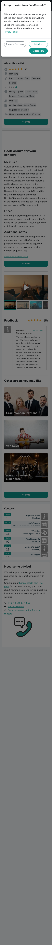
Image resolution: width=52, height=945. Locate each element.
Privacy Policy (11, 32)
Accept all (38, 50)
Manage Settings (15, 44)
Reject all (38, 44)
